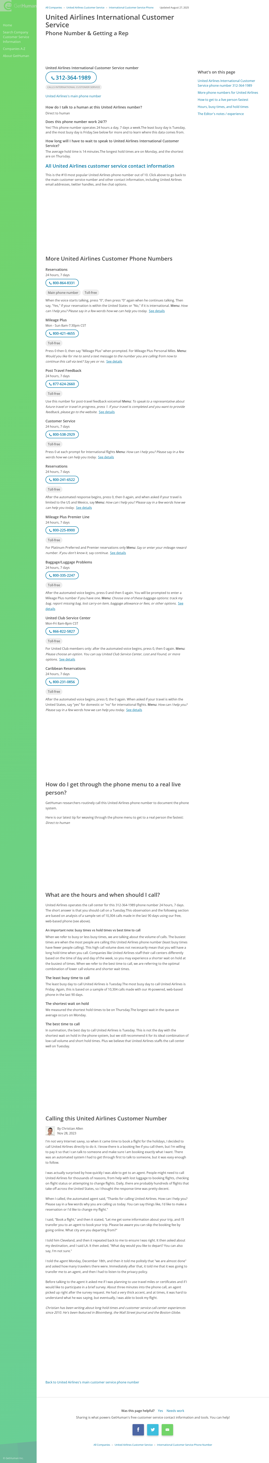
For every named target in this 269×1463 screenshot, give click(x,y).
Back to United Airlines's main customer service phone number (92, 1382)
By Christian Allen (70, 1128)
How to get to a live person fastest (223, 99)
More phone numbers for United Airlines (228, 92)
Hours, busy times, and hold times (223, 107)
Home (7, 25)
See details (157, 311)
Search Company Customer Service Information (16, 37)
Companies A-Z (14, 49)
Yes (160, 1411)
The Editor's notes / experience (221, 114)
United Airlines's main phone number (73, 96)
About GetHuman (16, 56)
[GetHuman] (18, 6)
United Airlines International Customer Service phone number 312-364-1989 (226, 83)
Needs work (175, 1411)
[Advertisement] (117, 220)
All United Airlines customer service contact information (109, 166)
